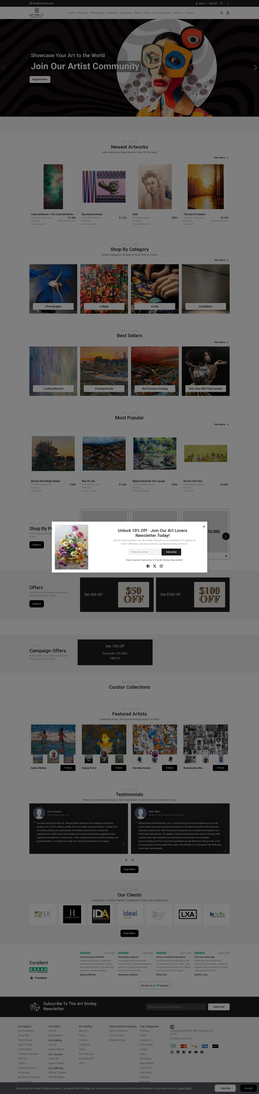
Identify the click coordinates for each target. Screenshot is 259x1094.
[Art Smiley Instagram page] (161, 566)
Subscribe (171, 552)
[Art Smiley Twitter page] (154, 566)
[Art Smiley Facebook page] (148, 566)
